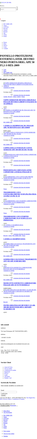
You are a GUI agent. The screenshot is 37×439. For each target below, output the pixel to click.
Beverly (5, 28)
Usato (5, 47)
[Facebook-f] (3, 357)
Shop (4, 44)
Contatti (5, 48)
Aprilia (5, 96)
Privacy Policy (7, 399)
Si (4, 166)
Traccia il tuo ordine (8, 433)
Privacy (6, 373)
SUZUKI (6, 27)
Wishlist (5, 436)
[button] (2, 6)
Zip (4, 33)
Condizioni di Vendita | (18, 399)
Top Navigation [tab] (7, 412)
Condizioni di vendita (10, 370)
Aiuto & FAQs (8, 367)
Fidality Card (7, 378)
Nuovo (5, 45)
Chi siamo (7, 376)
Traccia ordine (8, 368)
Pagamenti (7, 372)
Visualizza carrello (5, 405)
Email (2, 390)
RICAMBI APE (7, 24)
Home (5, 42)
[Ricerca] (17, 8)
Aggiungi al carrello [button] (8, 87)
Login (6, 375)
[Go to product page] (20, 84)
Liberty (5, 30)
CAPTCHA (4, 393)
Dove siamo (6, 431)
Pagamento (13, 405)
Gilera (5, 35)
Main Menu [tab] (6, 411)
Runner (5, 31)
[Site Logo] (5, 2)
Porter (5, 36)
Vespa (5, 25)
